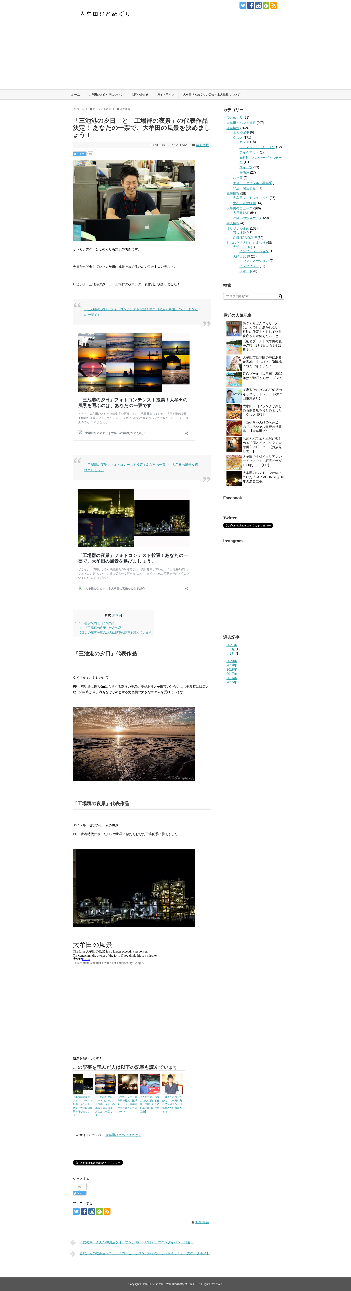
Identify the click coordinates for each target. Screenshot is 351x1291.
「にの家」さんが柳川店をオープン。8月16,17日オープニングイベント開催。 (137, 1242)
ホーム (75, 94)
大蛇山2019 (241, 256)
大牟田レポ (241, 212)
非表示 (117, 615)
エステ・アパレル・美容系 (252, 183)
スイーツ (245, 167)
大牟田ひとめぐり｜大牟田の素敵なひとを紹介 (170, 1284)
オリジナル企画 (237, 228)
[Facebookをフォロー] (250, 5)
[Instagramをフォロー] (258, 5)
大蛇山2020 (241, 247)
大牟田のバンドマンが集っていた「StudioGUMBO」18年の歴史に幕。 (263, 477)
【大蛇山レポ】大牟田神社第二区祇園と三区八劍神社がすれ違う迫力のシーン (127, 1104)
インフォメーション (254, 251)
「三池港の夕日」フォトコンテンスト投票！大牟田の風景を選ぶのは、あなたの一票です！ (105, 1106)
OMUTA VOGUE (245, 238)
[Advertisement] (175, 59)
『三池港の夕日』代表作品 (94, 623)
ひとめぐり (234, 117)
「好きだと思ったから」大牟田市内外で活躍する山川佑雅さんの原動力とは (172, 1104)
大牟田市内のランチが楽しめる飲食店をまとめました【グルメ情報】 (262, 410)
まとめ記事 (241, 132)
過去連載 (202, 145)
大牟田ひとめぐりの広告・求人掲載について (211, 94)
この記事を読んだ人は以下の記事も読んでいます (116, 632)
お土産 (238, 177)
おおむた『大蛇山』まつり (245, 242)
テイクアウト (249, 152)
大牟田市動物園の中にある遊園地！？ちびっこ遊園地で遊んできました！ (262, 362)
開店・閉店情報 (244, 188)
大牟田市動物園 (244, 203)
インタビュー (249, 266)
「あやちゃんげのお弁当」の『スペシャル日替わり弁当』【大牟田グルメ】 (262, 427)
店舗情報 (232, 128)
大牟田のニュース (239, 208)
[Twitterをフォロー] (242, 5)
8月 (232, 649)
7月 (232, 653)
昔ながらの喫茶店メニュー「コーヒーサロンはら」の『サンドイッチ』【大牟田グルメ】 (145, 1253)
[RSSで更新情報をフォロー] (273, 5)
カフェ (244, 142)
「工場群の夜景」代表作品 (100, 627)
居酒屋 (244, 172)
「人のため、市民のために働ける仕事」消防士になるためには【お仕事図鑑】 (149, 1104)
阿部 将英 (202, 1222)
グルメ (238, 137)
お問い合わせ (139, 94)
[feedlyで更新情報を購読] (266, 5)
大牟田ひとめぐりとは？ (123, 1135)
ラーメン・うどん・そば (257, 147)
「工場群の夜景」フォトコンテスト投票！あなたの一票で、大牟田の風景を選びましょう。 (82, 1106)
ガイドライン (165, 94)
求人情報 (232, 223)
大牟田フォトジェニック (251, 198)
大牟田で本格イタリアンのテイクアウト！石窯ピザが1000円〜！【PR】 (262, 461)
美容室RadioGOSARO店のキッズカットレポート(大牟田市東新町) (263, 394)
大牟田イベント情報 (241, 123)
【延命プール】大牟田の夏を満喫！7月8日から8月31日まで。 (262, 345)
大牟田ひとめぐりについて (106, 94)
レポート (245, 271)
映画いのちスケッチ (247, 218)
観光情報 (232, 193)
